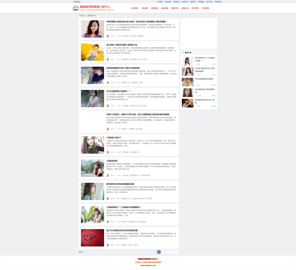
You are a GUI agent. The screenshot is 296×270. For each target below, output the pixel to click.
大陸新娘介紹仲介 (113, 138)
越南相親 (164, 8)
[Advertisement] (198, 33)
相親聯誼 (176, 2)
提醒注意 (185, 8)
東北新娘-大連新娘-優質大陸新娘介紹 (121, 45)
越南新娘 (154, 8)
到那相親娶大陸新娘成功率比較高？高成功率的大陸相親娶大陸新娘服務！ (136, 22)
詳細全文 (174, 36)
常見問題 (205, 8)
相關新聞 (218, 2)
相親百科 (193, 2)
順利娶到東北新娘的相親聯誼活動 (120, 184)
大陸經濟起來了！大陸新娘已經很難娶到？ (124, 207)
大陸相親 (144, 8)
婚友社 (130, 245)
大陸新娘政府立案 (137, 198)
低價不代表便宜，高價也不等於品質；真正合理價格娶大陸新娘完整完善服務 (137, 114)
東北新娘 (133, 36)
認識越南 (168, 2)
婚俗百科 (210, 2)
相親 (140, 82)
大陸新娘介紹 (135, 59)
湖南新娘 (134, 82)
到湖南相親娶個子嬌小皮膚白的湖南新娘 (123, 68)
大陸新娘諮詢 (111, 161)
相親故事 (185, 2)
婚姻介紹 (174, 8)
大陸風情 (160, 2)
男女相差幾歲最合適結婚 (204, 79)
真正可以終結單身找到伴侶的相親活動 (122, 230)
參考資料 (195, 8)
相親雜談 (201, 2)
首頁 (83, 16)
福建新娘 (140, 36)
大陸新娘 (134, 8)
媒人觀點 (143, 106)
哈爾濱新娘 (125, 59)
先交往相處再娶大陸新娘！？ (118, 91)
